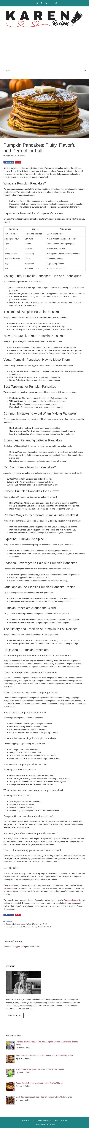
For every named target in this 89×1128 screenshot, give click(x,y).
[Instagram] (37, 3)
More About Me (14, 1015)
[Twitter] (46, 3)
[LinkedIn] (51, 3)
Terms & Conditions (60, 1121)
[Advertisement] (44, 49)
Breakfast (9, 921)
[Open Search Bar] (85, 70)
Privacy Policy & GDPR (45, 1121)
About (33, 1121)
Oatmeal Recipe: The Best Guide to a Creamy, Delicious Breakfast (28, 927)
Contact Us (25, 1121)
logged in (18, 946)
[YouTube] (56, 3)
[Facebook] (32, 3)
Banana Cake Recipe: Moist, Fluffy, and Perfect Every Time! (26, 924)
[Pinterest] (42, 3)
